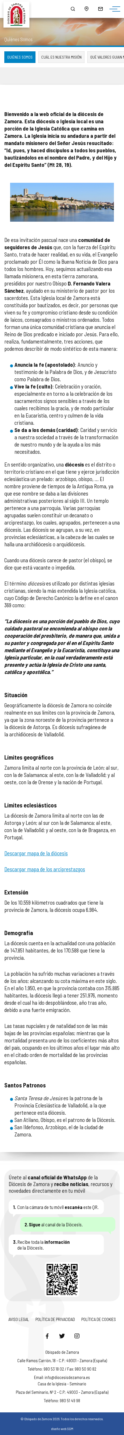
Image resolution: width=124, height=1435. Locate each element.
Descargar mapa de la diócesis (36, 853)
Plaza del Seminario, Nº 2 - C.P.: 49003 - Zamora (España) (62, 1392)
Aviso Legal (18, 1319)
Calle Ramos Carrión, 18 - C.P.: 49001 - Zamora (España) (62, 1360)
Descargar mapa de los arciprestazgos (44, 869)
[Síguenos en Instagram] (77, 1335)
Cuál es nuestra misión (61, 57)
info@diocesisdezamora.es (67, 1377)
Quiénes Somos (20, 57)
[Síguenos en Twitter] (62, 1335)
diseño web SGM (62, 1429)
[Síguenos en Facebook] (47, 1335)
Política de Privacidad (55, 1319)
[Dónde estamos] (86, 9)
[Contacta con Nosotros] (100, 9)
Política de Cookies (98, 1319)
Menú (113, 9)
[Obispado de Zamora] (18, 8)
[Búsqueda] (72, 9)
